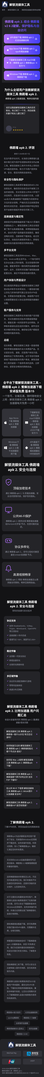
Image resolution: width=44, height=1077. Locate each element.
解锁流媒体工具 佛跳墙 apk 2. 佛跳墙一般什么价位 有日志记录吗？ (19, 734)
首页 (3, 10)
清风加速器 (33, 1028)
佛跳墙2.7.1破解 (30, 1018)
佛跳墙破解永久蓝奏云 (15, 1028)
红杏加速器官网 (31, 1012)
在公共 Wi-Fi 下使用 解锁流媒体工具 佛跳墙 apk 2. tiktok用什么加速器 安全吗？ (20, 791)
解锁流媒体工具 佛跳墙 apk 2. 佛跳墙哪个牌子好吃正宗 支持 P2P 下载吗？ (19, 777)
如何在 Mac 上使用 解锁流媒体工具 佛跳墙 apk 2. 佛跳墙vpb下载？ (19, 762)
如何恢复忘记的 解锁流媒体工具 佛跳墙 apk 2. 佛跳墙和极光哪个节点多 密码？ (19, 748)
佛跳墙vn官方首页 (14, 1012)
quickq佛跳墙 (13, 1018)
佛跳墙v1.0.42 (22, 1034)
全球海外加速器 (22, 1023)
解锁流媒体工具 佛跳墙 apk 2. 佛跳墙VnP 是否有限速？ (19, 804)
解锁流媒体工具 (13, 10)
